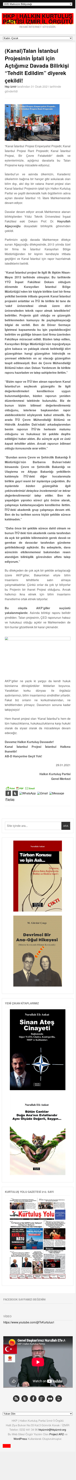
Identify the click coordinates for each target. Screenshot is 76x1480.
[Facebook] (8, 793)
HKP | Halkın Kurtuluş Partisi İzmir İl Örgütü (38, 18)
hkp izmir (10, 86)
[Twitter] (15, 793)
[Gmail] (43, 793)
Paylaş (9, 799)
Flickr (50, 1398)
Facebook (33, 1398)
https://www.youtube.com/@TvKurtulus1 (28, 1322)
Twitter (24, 1398)
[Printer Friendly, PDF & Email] (20, 788)
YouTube (58, 1398)
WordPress (21, 1439)
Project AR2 (56, 1434)
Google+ (41, 1398)
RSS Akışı (16, 1398)
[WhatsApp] (28, 793)
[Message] (57, 793)
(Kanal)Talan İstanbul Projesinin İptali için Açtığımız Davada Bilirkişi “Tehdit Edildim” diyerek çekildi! (37, 65)
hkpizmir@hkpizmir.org (52, 1429)
